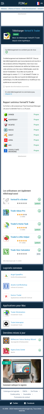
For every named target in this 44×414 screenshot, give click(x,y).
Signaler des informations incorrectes (17, 86)
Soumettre (27, 394)
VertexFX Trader (32, 30)
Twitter (15, 403)
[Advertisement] (22, 19)
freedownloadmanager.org (22, 409)
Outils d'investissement (29, 8)
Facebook (30, 403)
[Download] (39, 340)
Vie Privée (34, 391)
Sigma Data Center (18, 350)
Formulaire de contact (22, 397)
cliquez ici (8, 94)
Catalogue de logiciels (11, 391)
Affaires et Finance (14, 8)
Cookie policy (15, 394)
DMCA (25, 391)
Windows (4, 8)
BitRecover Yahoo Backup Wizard (23, 339)
